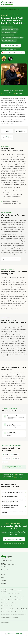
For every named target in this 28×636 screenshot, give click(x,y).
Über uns (3, 574)
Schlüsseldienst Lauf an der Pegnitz (8, 603)
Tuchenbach (7, 458)
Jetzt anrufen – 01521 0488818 (11, 45)
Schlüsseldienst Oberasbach (7, 600)
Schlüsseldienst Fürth (5, 594)
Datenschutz (3, 583)
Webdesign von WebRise (5, 622)
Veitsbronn (17, 458)
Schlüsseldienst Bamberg (6, 617)
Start (2, 9)
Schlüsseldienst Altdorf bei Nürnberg (8, 608)
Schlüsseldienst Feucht (22, 608)
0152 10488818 (4, 567)
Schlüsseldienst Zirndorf (18, 597)
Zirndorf (6, 454)
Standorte (6, 9)
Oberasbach (15, 454)
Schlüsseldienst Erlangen (16, 594)
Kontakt (2, 577)
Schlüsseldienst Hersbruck (6, 605)
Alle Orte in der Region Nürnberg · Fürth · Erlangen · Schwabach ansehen (13, 467)
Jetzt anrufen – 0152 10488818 (14, 634)
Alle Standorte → (16, 617)
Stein (6, 462)
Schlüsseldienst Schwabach (6, 597)
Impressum (3, 580)
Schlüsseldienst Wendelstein (7, 611)
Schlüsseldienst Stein (18, 600)
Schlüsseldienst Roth (18, 611)
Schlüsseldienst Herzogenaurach (20, 614)
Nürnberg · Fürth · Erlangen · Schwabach (17, 9)
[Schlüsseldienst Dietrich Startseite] (7, 3)
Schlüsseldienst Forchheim (6, 614)
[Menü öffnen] (25, 3)
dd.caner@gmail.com (5, 569)
